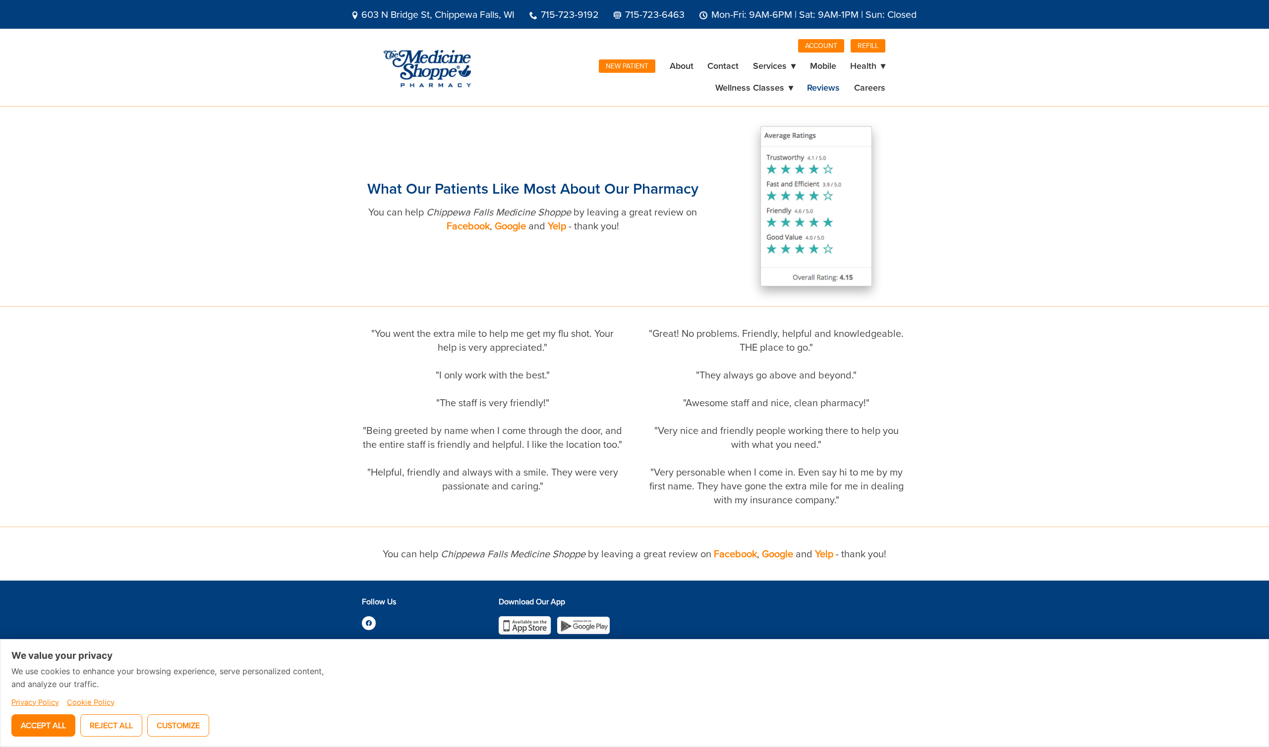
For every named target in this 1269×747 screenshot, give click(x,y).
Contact (723, 65)
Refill (868, 46)
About (681, 65)
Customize (178, 725)
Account (821, 46)
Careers (869, 87)
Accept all (43, 725)
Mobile (823, 65)
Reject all (111, 725)
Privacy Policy (35, 702)
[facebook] (369, 623)
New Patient (627, 66)
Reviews (823, 87)
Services (774, 65)
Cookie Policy (91, 702)
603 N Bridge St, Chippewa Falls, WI (438, 14)
